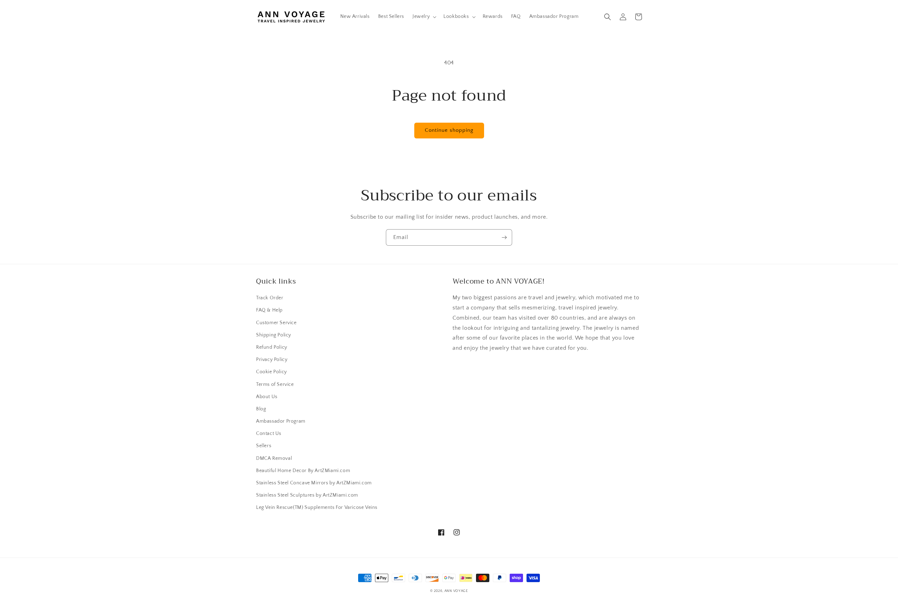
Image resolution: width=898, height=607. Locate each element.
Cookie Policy (271, 372)
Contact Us (268, 433)
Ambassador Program (281, 421)
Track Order (269, 298)
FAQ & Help (269, 310)
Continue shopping (449, 130)
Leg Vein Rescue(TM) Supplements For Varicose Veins (316, 507)
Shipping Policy (273, 335)
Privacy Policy (271, 359)
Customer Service (276, 323)
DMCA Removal (274, 458)
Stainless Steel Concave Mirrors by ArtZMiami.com (314, 483)
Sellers (263, 446)
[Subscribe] (504, 237)
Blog (261, 409)
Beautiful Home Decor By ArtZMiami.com (303, 470)
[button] (423, 16)
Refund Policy (271, 347)
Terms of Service (275, 384)
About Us (266, 397)
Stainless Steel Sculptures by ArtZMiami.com (307, 495)
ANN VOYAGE (456, 591)
